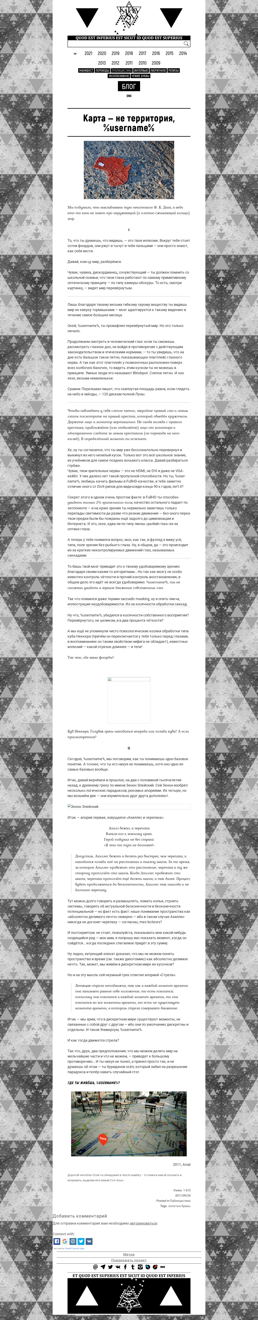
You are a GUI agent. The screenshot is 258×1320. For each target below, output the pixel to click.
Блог (129, 86)
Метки (129, 1254)
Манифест (86, 70)
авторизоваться (143, 1223)
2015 (169, 53)
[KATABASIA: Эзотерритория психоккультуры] (129, 14)
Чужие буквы (140, 76)
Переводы (102, 70)
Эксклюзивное (119, 76)
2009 (156, 63)
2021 (88, 53)
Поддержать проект (129, 1260)
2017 (142, 53)
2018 (129, 53)
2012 (115, 63)
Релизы (174, 70)
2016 (156, 53)
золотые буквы (179, 1206)
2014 (183, 53)
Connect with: (64, 1234)
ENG (129, 96)
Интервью (141, 70)
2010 (143, 63)
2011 (129, 63)
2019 (116, 53)
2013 (102, 63)
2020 (102, 53)
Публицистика (122, 70)
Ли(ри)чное (158, 70)
